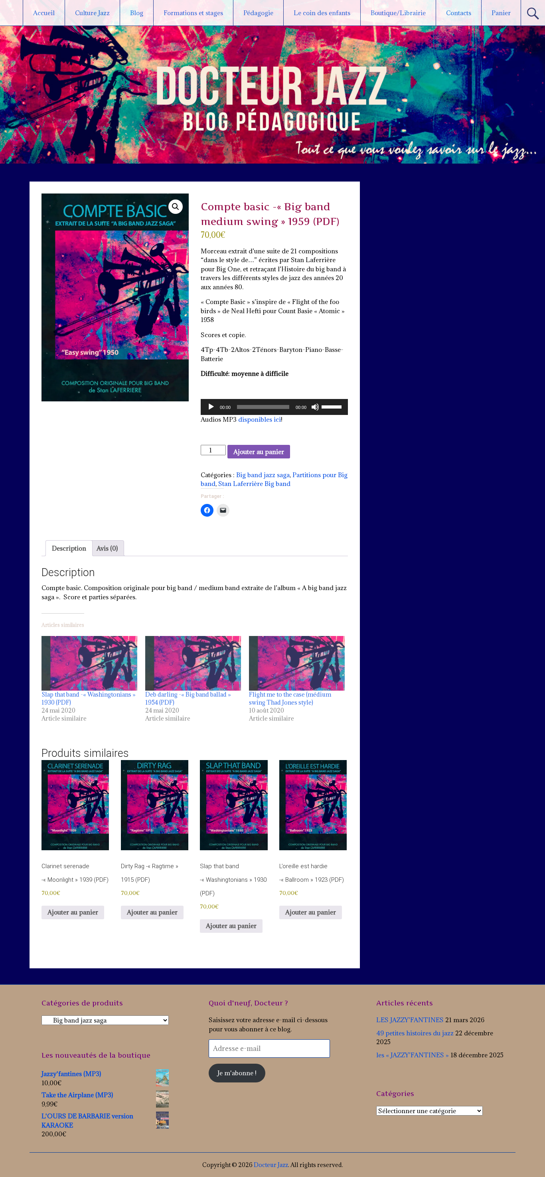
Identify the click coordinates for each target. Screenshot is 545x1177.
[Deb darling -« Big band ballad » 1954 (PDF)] (193, 663)
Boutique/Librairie (398, 13)
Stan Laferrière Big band (254, 484)
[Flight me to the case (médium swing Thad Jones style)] (297, 663)
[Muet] (315, 407)
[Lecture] (211, 407)
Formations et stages (193, 13)
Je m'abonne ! (237, 1073)
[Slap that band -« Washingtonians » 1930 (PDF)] (89, 663)
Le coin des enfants (322, 13)
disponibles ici (259, 419)
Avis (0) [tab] (107, 548)
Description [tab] (69, 548)
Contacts (458, 13)
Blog (136, 13)
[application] (274, 407)
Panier (501, 13)
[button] (175, 206)
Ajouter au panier (258, 452)
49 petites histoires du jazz (415, 1033)
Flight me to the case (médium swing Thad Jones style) (290, 698)
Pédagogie (258, 13)
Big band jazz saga (263, 475)
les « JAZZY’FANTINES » (412, 1055)
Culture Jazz (92, 13)
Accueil (44, 13)
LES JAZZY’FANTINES (410, 1020)
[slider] (333, 406)
